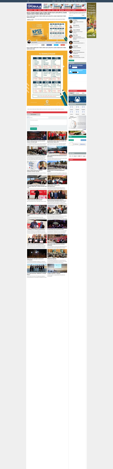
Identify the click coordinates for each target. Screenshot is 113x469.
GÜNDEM (39, 10)
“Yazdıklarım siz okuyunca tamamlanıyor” (36, 229)
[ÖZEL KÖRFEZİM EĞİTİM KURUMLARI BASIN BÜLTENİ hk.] (57, 150)
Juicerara (71, 114)
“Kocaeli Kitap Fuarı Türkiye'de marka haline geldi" (36, 215)
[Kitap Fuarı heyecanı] (57, 253)
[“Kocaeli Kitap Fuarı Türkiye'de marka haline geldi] (37, 209)
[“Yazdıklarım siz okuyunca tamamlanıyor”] (37, 224)
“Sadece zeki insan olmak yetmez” (34, 199)
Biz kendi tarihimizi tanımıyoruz (54, 214)
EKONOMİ (49, 10)
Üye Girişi (83, 1)
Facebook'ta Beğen (77, 65)
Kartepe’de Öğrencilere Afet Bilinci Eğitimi (36, 155)
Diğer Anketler (83, 140)
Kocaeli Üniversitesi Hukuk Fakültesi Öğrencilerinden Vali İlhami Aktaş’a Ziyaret (56, 200)
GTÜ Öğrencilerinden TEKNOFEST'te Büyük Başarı (36, 274)
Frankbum (71, 109)
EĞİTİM (32, 19)
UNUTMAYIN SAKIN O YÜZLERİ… (79, 57)
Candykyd (83, 114)
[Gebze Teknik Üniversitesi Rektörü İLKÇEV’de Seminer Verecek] (37, 165)
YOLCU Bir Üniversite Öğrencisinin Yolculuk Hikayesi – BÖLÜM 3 (79, 38)
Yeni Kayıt (79, 1)
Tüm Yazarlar (71, 60)
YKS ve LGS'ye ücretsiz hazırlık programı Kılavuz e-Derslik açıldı (36, 141)
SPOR (57, 10)
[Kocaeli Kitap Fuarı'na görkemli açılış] (57, 224)
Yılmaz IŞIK (75, 46)
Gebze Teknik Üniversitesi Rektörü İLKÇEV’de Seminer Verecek (34, 171)
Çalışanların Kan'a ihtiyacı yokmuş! (78, 32)
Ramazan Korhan (76, 50)
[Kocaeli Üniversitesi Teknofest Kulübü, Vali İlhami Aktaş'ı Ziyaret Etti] (57, 135)
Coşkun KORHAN (76, 29)
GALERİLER (69, 10)
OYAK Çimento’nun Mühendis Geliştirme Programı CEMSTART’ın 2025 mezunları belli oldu (37, 186)
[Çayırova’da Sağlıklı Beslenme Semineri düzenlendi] (57, 238)
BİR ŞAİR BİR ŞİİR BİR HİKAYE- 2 (79, 43)
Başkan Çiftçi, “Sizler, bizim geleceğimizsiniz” (53, 186)
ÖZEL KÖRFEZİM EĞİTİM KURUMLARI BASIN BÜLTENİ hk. (57, 156)
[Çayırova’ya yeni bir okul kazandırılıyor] (37, 238)
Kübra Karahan (76, 55)
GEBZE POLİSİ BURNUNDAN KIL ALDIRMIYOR (78, 53)
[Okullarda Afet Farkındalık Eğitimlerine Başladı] (57, 165)
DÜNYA (53, 10)
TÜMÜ (84, 10)
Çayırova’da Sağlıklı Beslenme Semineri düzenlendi (56, 244)
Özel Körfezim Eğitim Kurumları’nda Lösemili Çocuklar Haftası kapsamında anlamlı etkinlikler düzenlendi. (57, 159)
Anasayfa (58, 1)
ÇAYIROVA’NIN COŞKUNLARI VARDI (78, 22)
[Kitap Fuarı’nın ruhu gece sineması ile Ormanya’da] (37, 253)
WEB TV (74, 10)
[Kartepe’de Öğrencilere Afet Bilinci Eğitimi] (37, 150)
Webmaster (68, 1)
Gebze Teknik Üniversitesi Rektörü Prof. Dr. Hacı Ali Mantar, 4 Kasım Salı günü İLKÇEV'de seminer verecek (36, 174)
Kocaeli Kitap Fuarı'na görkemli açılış (55, 229)
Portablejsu (83, 109)
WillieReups (77, 109)
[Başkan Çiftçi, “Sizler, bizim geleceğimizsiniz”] (57, 179)
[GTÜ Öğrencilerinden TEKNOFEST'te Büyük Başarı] (37, 268)
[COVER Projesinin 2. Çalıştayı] (57, 268)
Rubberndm (77, 114)
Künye (72, 1)
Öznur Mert (75, 35)
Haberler (54, 1)
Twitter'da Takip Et (77, 70)
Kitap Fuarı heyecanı (51, 258)
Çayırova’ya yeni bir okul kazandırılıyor (35, 244)
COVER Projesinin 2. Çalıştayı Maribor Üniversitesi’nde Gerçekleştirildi (56, 276)
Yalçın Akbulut (76, 25)
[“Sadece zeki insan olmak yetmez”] (37, 194)
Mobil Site (63, 1)
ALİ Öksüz (75, 20)
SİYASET (44, 10)
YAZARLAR (62, 10)
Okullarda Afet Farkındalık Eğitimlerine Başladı (55, 171)
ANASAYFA (30, 10)
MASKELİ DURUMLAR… (77, 47)
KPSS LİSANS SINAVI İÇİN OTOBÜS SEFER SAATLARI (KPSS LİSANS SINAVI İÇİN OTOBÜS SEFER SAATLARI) (45, 109)
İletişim (75, 1)
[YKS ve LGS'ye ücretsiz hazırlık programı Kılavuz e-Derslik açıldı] (37, 135)
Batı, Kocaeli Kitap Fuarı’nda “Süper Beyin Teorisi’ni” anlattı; (36, 201)
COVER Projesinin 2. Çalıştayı (53, 273)
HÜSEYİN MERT (76, 41)
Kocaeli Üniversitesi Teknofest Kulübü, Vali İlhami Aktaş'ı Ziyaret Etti (56, 141)
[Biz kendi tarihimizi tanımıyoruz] (57, 209)
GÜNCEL (35, 10)
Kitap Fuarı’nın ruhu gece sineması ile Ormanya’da (35, 259)
